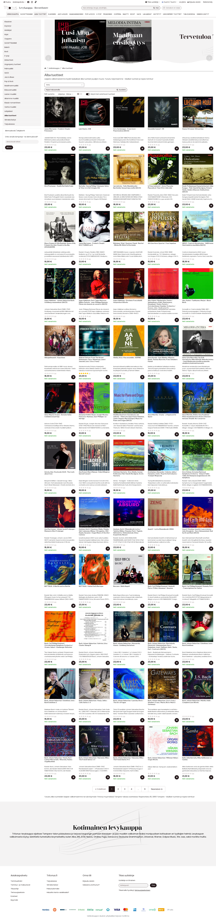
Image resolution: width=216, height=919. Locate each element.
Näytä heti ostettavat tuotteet (103, 94)
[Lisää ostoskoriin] (73, 148)
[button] (142, 890)
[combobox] (120, 8)
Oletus (68, 94)
